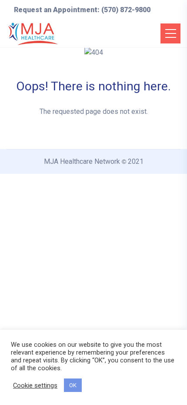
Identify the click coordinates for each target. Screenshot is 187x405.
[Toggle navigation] (170, 33)
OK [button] (73, 385)
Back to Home (93, 143)
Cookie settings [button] (35, 385)
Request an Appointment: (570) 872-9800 (82, 10)
